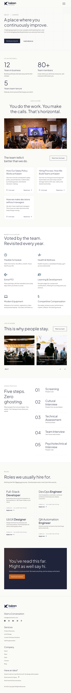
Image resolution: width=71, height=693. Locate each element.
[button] (64, 4)
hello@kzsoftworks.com (11, 617)
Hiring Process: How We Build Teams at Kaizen (50, 172)
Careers (6, 660)
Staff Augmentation (9, 640)
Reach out (18, 482)
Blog (5, 664)
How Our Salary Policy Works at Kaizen (17, 172)
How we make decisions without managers (18, 201)
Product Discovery (9, 631)
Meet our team (60, 329)
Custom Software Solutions (12, 637)
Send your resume (17, 577)
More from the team (58, 158)
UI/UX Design (8, 634)
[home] (10, 3)
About (6, 15)
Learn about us (28, 41)
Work (5, 657)
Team (5, 654)
